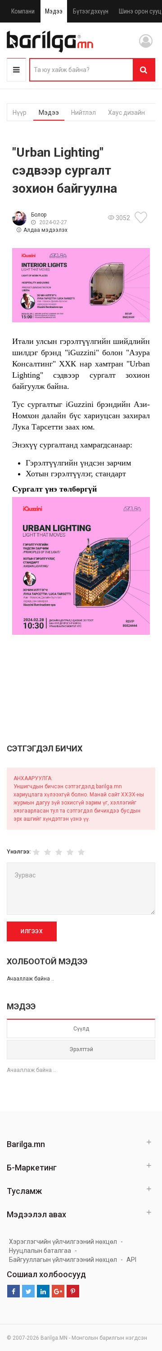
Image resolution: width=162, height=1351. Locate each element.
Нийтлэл (83, 112)
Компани (23, 11)
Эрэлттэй (81, 1049)
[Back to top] (138, 1299)
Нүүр (20, 112)
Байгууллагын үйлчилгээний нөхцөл (63, 1259)
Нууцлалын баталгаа (40, 1250)
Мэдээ (54, 11)
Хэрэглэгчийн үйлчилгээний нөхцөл (63, 1241)
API (131, 1259)
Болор (38, 215)
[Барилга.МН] (50, 41)
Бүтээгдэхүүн (90, 11)
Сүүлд (81, 1029)
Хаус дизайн (126, 112)
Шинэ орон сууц (140, 11)
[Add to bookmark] (142, 217)
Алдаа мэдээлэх (45, 230)
